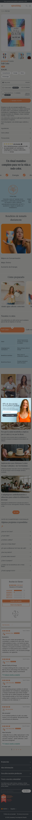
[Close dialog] (30, 399)
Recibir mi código (10, 415)
